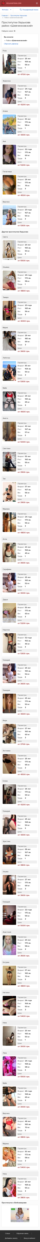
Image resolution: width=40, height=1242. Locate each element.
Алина (5, 111)
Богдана (6, 962)
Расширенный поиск (30, 10)
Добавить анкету (11, 1238)
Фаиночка (7, 81)
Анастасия (7, 932)
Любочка (6, 358)
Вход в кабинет (29, 1238)
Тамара (5, 297)
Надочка (6, 630)
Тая (4, 479)
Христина (6, 841)
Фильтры (5, 10)
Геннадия (6, 660)
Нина (5, 1023)
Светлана (6, 448)
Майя (5, 388)
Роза (5, 51)
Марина (6, 1144)
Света (5, 237)
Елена (5, 781)
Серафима (7, 569)
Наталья (6, 992)
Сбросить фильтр (11, 44)
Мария (5, 328)
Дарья (5, 600)
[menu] (37, 3)
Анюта (5, 418)
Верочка (6, 202)
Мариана (6, 509)
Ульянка (6, 267)
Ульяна (5, 872)
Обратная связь (22, 1233)
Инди (5, 720)
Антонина (6, 751)
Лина (5, 1053)
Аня (4, 141)
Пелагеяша (7, 172)
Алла (5, 539)
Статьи (7, 1233)
